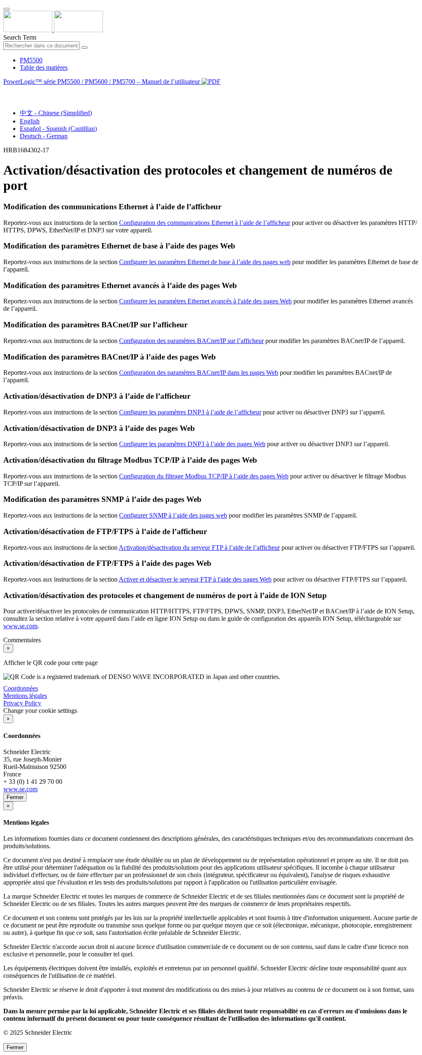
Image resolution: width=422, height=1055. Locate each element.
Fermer (15, 797)
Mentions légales (25, 695)
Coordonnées (20, 688)
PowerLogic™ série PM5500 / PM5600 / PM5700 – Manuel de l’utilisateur (102, 81)
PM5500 (31, 60)
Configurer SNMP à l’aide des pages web (173, 515)
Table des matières (44, 67)
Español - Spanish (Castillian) (58, 128)
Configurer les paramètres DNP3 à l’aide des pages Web (192, 443)
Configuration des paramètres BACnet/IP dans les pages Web (198, 372)
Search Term (19, 37)
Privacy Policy (22, 703)
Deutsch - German (44, 136)
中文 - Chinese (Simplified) (56, 112)
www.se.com (20, 625)
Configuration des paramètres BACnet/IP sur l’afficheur (191, 340)
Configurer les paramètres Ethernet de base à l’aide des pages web (205, 261)
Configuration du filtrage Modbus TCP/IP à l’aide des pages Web (203, 476)
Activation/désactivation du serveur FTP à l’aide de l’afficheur (199, 547)
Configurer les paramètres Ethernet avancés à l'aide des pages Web (205, 301)
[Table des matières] (6, 91)
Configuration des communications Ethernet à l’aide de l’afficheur (204, 222)
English (30, 121)
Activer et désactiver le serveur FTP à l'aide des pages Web (195, 579)
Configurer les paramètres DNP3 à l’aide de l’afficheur (190, 412)
